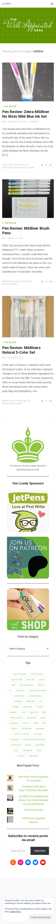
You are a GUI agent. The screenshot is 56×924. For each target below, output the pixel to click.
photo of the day (22, 734)
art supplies (36, 674)
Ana (4, 122)
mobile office (16, 718)
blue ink (31, 680)
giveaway (17, 701)
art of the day (20, 674)
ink (40, 701)
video (39, 750)
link (23, 712)
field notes (19, 696)
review (28, 745)
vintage (20, 756)
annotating (9, 401)
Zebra (31, 168)
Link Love (34, 712)
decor (41, 680)
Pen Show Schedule (33, 810)
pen (44, 723)
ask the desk (17, 680)
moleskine (31, 718)
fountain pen (35, 696)
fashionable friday (38, 690)
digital (40, 685)
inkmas (15, 707)
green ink (30, 701)
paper (35, 723)
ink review (28, 707)
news (43, 718)
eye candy (20, 690)
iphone (40, 707)
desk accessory (26, 685)
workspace (33, 756)
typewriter (27, 750)
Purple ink (16, 745)
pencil (14, 729)
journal (13, 712)
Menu (8, 4)
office (26, 723)
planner (38, 734)
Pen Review (10, 106)
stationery (40, 745)
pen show (40, 729)
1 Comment (33, 122)
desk (13, 685)
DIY (10, 690)
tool (16, 750)
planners (15, 739)
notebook (14, 723)
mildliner (8, 168)
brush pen (8, 165)
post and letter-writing (34, 739)
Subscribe (39, 850)
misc (44, 712)
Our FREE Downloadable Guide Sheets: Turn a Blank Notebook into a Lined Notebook (34, 800)
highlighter (22, 165)
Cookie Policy (15, 912)
